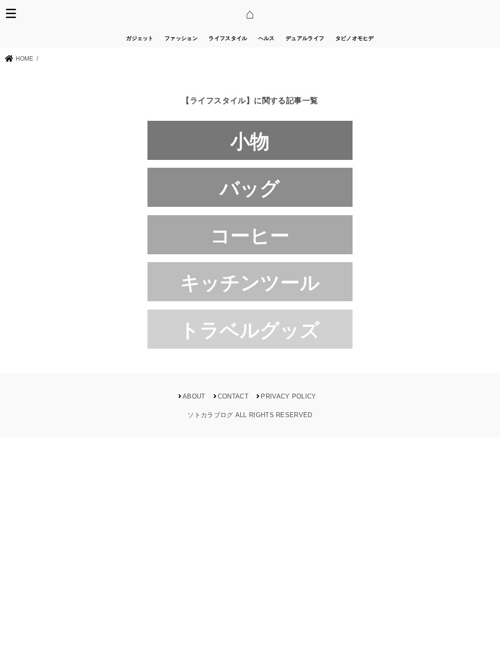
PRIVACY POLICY (288, 396)
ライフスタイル (227, 38)
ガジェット (140, 38)
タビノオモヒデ (354, 38)
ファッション (181, 38)
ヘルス (266, 38)
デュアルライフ (305, 38)
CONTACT (233, 396)
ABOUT (194, 396)
